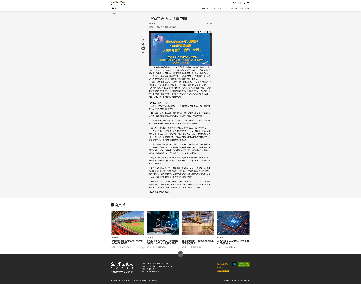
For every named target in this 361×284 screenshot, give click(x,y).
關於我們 (205, 8)
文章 (213, 8)
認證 (247, 8)
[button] (248, 3)
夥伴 (241, 8)
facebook (143, 36)
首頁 (114, 14)
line (142, 44)
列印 (143, 52)
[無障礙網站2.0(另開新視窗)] (244, 264)
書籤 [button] (143, 56)
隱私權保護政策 (222, 264)
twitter (143, 40)
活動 (225, 8)
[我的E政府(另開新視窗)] (234, 264)
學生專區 (233, 8)
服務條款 (220, 267)
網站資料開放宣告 (223, 271)
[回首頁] (118, 3)
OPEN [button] (180, 254)
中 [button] (143, 48)
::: (231, 2)
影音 (219, 8)
